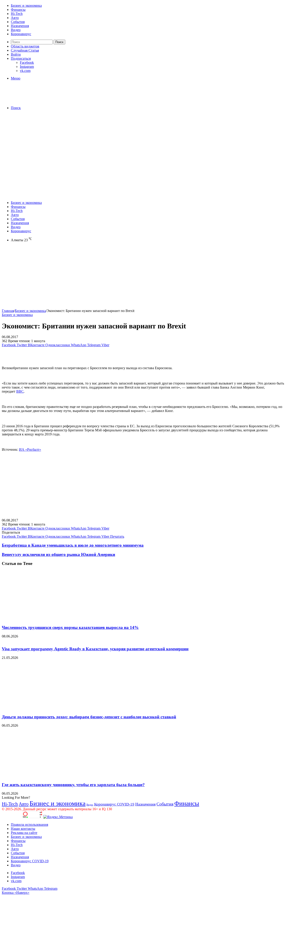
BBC (20, 391)
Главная (8, 311)
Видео (16, 30)
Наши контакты (23, 829)
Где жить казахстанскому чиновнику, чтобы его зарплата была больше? (73, 784)
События (18, 22)
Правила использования (29, 824)
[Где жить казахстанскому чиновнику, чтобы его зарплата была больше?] (46, 776)
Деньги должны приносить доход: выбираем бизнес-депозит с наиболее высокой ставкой (89, 717)
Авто (15, 18)
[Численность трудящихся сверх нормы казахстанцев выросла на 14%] (46, 619)
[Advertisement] (144, 145)
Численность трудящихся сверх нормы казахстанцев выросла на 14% (70, 627)
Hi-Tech (17, 14)
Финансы (18, 9)
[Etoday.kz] (36, 100)
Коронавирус (21, 34)
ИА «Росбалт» (30, 449)
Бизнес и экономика (26, 5)
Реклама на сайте (24, 833)
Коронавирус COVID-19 (114, 804)
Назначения (20, 26)
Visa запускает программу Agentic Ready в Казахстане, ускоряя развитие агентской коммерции (95, 648)
